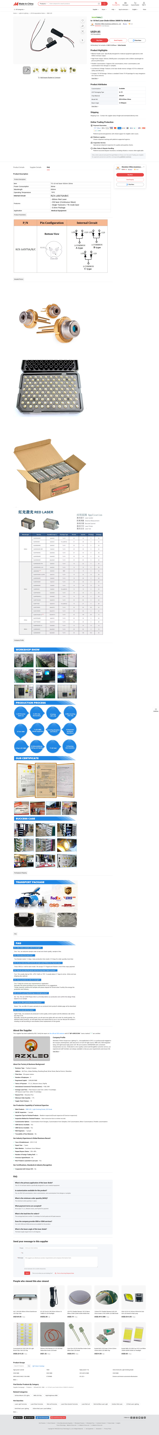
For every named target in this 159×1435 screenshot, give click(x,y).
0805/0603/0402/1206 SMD (21, 1376)
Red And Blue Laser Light (101, 1404)
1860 (47, 1370)
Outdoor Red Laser (117, 1404)
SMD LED (49, 13)
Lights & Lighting (23, 13)
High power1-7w (84, 1370)
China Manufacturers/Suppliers (65, 1423)
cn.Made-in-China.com (96, 1425)
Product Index (110, 1423)
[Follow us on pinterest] (142, 1417)
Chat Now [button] (138, 40)
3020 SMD (49, 1373)
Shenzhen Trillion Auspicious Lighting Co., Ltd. (108, 24)
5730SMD (49, 1376)
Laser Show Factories (37, 1404)
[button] (99, 3)
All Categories (20, 9)
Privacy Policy (107, 1428)
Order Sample (122, 45)
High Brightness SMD (51, 1395)
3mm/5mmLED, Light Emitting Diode (123, 1370)
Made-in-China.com (71, 1425)
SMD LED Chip (37, 1395)
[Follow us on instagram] (137, 1417)
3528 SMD (116, 1373)
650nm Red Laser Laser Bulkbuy (42, 1408)
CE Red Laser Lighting (132, 1404)
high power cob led (18, 1370)
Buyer (103, 9)
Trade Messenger (42, 1417)
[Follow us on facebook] (131, 1417)
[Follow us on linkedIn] (145, 1417)
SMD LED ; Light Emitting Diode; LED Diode (39, 1109)
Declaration (99, 1428)
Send (27, 1273)
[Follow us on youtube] (139, 1417)
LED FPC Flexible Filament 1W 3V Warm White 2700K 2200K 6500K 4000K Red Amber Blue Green (78, 1313)
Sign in (144, 5)
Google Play (29, 1417)
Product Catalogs (39, 1366)
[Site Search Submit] (104, 4)
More (14, 1412)
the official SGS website (57, 1033)
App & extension (123, 9)
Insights (118, 1423)
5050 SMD (16, 1373)
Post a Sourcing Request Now (64, 1273)
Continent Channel (101, 1423)
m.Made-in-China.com (83, 1425)
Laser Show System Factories (69, 1404)
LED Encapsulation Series (37, 13)
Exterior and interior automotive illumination (125, 1376)
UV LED (82, 1376)
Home (15, 13)
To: (22, 1253)
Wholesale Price (90, 1423)
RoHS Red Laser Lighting (22, 1408)
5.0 (124, 169)
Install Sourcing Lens (59, 1417)
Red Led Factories (52, 1404)
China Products (51, 1423)
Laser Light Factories (21, 1404)
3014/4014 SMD (84, 1373)
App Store (18, 1417)
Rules (144, 9)
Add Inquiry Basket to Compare (50, 77)
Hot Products (42, 1423)
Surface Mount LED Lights (22, 1395)
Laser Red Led (86, 1404)
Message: (20, 1258)
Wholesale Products (79, 1423)
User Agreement (89, 1428)
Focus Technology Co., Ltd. (66, 1428)
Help (113, 9)
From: (21, 1248)
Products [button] (43, 4)
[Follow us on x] (134, 1417)
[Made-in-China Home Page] (23, 4)
